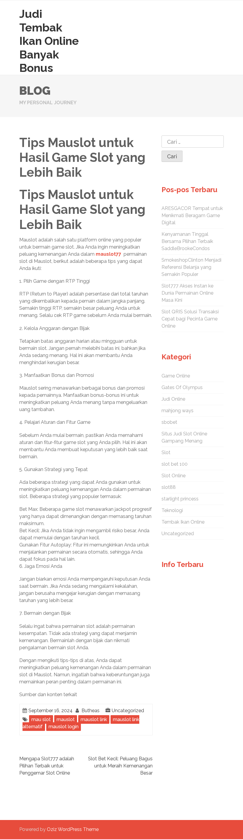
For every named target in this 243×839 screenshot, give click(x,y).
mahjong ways (178, 410)
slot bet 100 (175, 464)
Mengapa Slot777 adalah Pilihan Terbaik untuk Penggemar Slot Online (46, 766)
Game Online (176, 376)
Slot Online (174, 475)
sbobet (169, 422)
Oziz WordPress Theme (73, 829)
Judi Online (173, 399)
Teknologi (172, 510)
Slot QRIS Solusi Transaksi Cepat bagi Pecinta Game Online (190, 319)
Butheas (90, 710)
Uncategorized (128, 710)
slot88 (169, 487)
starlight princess (180, 499)
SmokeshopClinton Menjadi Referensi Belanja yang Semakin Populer (191, 267)
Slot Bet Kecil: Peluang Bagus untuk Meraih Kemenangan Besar (120, 766)
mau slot (41, 719)
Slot (166, 452)
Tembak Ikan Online (183, 522)
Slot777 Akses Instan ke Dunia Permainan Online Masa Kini (187, 293)
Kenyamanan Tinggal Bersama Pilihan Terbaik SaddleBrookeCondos (187, 241)
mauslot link (94, 719)
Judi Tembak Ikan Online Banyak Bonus (49, 41)
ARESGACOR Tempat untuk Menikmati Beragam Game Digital (192, 215)
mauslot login (64, 726)
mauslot (66, 719)
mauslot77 (108, 254)
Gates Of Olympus (182, 387)
